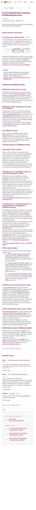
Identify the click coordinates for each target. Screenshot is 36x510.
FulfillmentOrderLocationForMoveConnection (18, 429)
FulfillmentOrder (13, 37)
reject (30, 218)
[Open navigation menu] (2, 2)
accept (25, 218)
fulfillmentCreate (6, 234)
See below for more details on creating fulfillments (16, 64)
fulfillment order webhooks (9, 340)
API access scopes (7, 95)
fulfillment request (27, 119)
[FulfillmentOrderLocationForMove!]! (18, 374)
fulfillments (5, 177)
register (24, 330)
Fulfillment (25, 59)
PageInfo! (12, 393)
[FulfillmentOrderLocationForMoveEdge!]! (19, 360)
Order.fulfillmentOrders (18, 93)
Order (17, 41)
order (21, 44)
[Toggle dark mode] (22, 2)
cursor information (25, 396)
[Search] (19, 2)
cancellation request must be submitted (13, 226)
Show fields (7, 370)
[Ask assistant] (16, 2)
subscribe (22, 339)
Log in (31, 2)
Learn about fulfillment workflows (11, 344)
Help (25, 2)
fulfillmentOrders (6, 135)
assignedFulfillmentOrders (14, 114)
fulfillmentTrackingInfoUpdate (21, 239)
